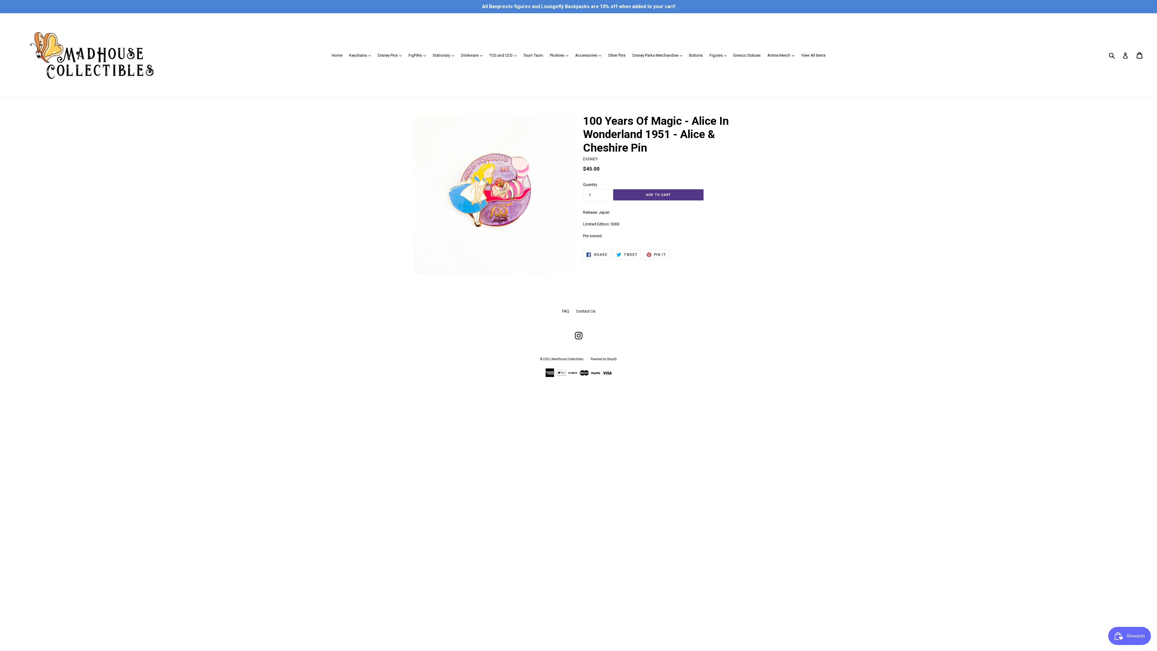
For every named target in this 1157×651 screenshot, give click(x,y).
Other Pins (617, 55)
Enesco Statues (746, 55)
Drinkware (473, 55)
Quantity (590, 184)
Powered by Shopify (604, 359)
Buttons (696, 55)
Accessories (589, 55)
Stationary (445, 55)
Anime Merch (782, 55)
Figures (719, 55)
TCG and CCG (504, 55)
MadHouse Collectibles (567, 359)
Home (337, 55)
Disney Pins (391, 55)
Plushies (560, 55)
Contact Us (585, 311)
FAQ (565, 311)
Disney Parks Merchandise (658, 55)
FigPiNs (419, 55)
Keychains (361, 55)
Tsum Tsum (533, 55)
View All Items (813, 55)
